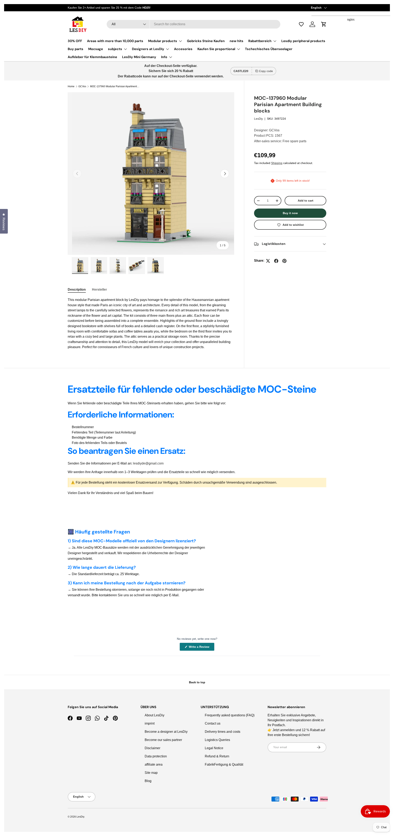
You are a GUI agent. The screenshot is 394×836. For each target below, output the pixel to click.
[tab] (77, 289)
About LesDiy (154, 715)
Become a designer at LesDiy (166, 731)
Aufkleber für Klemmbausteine (92, 57)
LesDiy (258, 118)
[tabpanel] (151, 323)
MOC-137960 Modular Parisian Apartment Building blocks (114, 86)
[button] (303, 24)
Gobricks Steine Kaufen (206, 41)
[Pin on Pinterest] (284, 261)
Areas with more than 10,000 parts (115, 41)
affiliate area (154, 764)
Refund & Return (217, 756)
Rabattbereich (259, 41)
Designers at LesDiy (148, 49)
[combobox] (193, 24)
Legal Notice (214, 748)
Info (164, 57)
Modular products (162, 41)
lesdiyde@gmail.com (148, 463)
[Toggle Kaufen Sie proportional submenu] (238, 49)
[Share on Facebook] (276, 261)
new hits (236, 41)
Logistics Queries (217, 740)
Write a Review (199, 648)
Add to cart (305, 200)
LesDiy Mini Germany (139, 57)
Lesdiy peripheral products (303, 41)
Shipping (276, 163)
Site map (151, 772)
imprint (150, 723)
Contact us (212, 723)
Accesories (183, 49)
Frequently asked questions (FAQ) (229, 715)
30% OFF (75, 41)
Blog (148, 781)
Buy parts (75, 49)
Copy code (266, 71)
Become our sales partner (163, 740)
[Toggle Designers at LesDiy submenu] (167, 49)
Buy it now (290, 213)
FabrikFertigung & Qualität (224, 764)
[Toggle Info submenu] (170, 57)
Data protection (156, 756)
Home (71, 86)
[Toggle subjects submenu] (125, 49)
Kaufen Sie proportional (216, 49)
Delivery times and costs (222, 731)
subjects (115, 49)
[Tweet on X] (268, 261)
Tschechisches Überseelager (268, 49)
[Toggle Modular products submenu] (180, 41)
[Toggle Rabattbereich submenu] (274, 41)
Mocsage (95, 49)
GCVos (82, 86)
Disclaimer (152, 748)
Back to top (197, 682)
